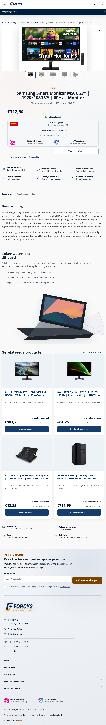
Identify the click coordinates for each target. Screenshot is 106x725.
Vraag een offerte (76, 151)
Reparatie (9, 667)
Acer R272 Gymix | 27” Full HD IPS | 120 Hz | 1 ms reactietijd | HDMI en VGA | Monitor (78, 394)
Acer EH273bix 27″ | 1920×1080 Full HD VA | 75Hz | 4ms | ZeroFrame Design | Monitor (25, 394)
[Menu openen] (4, 4)
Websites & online (14, 681)
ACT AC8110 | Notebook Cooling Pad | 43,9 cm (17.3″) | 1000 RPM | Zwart (27, 477)
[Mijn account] (95, 4)
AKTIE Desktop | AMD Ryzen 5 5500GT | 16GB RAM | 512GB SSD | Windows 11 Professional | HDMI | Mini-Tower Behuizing (78, 477)
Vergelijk (35, 157)
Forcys (19, 720)
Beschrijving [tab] (7, 194)
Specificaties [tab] (22, 194)
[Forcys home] (19, 607)
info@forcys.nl (15, 634)
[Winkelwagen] (101, 4)
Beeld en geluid (14, 22)
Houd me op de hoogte (87, 580)
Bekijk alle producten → (93, 352)
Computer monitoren (29, 22)
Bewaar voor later (18, 157)
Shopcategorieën (10, 12)
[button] (99, 30)
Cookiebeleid (56, 715)
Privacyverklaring (38, 715)
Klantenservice (13, 688)
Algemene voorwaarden (15, 715)
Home (4, 22)
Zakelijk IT (9, 674)
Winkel (8, 660)
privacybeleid (65, 586)
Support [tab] (35, 194)
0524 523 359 (15, 628)
